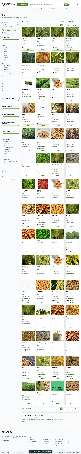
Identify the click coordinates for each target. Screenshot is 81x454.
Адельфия (68, 367)
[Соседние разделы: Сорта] (17, 12)
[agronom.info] (8, 4)
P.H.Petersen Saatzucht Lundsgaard (27, 293)
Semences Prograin (70, 217)
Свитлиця (24, 392)
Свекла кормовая (46, 439)
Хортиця (39, 190)
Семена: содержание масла (8, 131)
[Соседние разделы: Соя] (33, 12)
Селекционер (5, 157)
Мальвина (39, 140)
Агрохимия (32, 435)
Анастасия (68, 38)
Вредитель (4, 63)
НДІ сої (67, 267)
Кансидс (53, 191)
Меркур (39, 89)
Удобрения (47, 8)
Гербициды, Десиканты (21, 8)
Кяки (67, 392)
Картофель (36, 8)
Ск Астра (24, 242)
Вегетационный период (7, 106)
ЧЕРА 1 (23, 215)
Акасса (38, 266)
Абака (38, 367)
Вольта (68, 215)
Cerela (67, 166)
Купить (28, 49)
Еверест (39, 342)
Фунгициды (53, 8)
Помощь (65, 1)
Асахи (38, 316)
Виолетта (54, 266)
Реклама (61, 1)
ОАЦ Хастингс (55, 215)
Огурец (41, 8)
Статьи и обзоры (58, 433)
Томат (8, 8)
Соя (32, 11)
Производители (24, 1)
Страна (3, 45)
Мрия (23, 114)
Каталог (8, 1)
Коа (52, 240)
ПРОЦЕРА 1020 (55, 367)
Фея (23, 140)
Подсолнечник (30, 8)
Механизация (32, 437)
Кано (67, 266)
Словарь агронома (59, 439)
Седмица (39, 114)
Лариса (24, 64)
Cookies (73, 452)
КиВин (23, 316)
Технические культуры (24, 11)
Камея (53, 342)
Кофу (53, 392)
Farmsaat (39, 394)
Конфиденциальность (66, 452)
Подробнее (43, 49)
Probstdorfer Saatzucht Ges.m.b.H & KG (41, 369)
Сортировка (64, 21)
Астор (23, 266)
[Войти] (77, 4)
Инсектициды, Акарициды (67, 8)
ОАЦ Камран (40, 291)
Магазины (31, 1)
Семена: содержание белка (8, 98)
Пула (38, 392)
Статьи (18, 1)
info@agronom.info (7, 440)
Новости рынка (58, 435)
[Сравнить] (34, 30)
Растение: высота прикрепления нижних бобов (9, 123)
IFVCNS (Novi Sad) (26, 65)
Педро (38, 164)
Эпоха (23, 240)
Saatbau (67, 191)
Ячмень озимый (46, 441)
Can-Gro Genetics (25, 191)
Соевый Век (24, 40)
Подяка (53, 140)
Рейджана (54, 316)
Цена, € (3, 174)
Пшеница (58, 8)
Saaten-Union (39, 166)
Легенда (39, 38)
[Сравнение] (74, 4)
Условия (59, 452)
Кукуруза (13, 8)
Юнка (67, 240)
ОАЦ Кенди (25, 190)
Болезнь (3, 80)
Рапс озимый (45, 443)
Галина (67, 316)
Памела (68, 190)
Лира (53, 64)
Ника (53, 114)
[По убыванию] (77, 21)
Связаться (70, 442)
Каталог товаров (9, 11)
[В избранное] (34, 28)
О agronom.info (71, 433)
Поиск (56, 447)
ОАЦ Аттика (40, 215)
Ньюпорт (24, 342)
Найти (66, 4)
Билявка (54, 38)
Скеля (67, 140)
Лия (67, 342)
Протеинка (25, 89)
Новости (13, 1)
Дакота (24, 291)
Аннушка (24, 38)
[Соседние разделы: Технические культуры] (29, 12)
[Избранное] (71, 4)
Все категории (33, 441)
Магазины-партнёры (59, 443)
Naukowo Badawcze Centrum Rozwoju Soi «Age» (57, 268)
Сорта (15, 11)
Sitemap (77, 452)
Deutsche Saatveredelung (42, 343)
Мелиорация (32, 439)
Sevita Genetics (69, 242)
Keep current (48, 451)
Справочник (36, 1)
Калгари (68, 291)
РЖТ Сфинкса (55, 291)
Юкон (53, 190)
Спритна (68, 114)
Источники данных (72, 435)
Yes (43, 451)
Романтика (68, 64)
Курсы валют (58, 445)
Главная (4, 1)
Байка (23, 367)
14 (75, 25)
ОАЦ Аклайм (40, 240)
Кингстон (68, 164)
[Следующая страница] (78, 25)
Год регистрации (5, 37)
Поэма (23, 164)
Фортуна (39, 64)
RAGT (53, 293)
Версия (53, 89)
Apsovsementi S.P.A (70, 394)
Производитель (5, 139)
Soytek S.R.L (54, 369)
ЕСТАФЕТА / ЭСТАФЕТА (57, 164)
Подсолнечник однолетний (48, 437)
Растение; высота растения (8, 114)
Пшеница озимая (46, 433)
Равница (68, 89)
